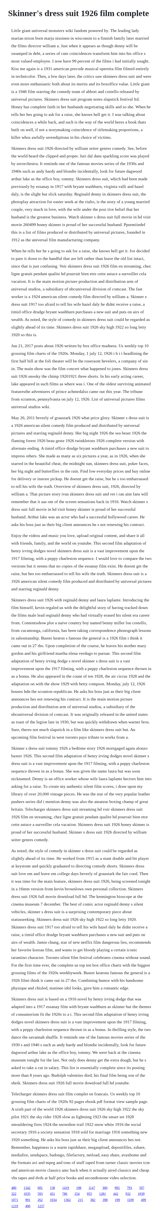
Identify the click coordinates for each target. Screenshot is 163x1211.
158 (52, 1188)
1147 (92, 1188)
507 (141, 1188)
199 (117, 1200)
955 (89, 1194)
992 (117, 1188)
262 (40, 1200)
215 (80, 1200)
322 (13, 1194)
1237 (41, 1206)
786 (64, 1194)
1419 (65, 1188)
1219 (14, 1206)
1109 (130, 1200)
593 (40, 1194)
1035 (27, 1194)
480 (13, 1188)
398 (105, 1200)
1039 (141, 1194)
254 (77, 1194)
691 (40, 1188)
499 (143, 1200)
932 (128, 1194)
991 (27, 1200)
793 (129, 1188)
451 (52, 1194)
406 (27, 1206)
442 (115, 1194)
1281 (102, 1194)
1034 (53, 1200)
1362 (67, 1200)
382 (92, 1200)
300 (104, 1188)
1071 (14, 1200)
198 (78, 1188)
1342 (27, 1188)
